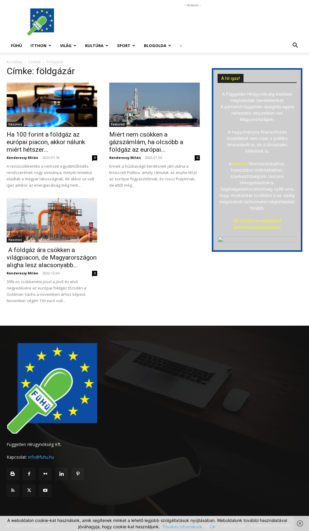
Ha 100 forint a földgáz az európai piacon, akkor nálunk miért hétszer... (46, 142)
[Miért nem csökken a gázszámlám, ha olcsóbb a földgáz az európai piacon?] (154, 105)
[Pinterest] (78, 474)
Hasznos (15, 124)
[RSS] (13, 491)
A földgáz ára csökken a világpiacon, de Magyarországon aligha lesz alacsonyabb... (52, 257)
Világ (66, 45)
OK (213, 526)
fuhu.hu (240, 163)
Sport (123, 45)
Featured (118, 124)
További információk (182, 526)
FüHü (16, 45)
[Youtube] (45, 491)
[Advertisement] (192, 22)
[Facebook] (29, 474)
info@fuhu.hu (41, 457)
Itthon (38, 45)
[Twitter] (29, 491)
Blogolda (155, 45)
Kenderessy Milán (22, 157)
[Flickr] (45, 474)
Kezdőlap (15, 62)
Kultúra (94, 45)
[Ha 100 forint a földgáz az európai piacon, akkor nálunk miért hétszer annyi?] (52, 105)
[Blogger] (13, 474)
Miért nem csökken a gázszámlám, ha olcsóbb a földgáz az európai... (146, 142)
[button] (295, 46)
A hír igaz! (230, 78)
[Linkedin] (62, 474)
